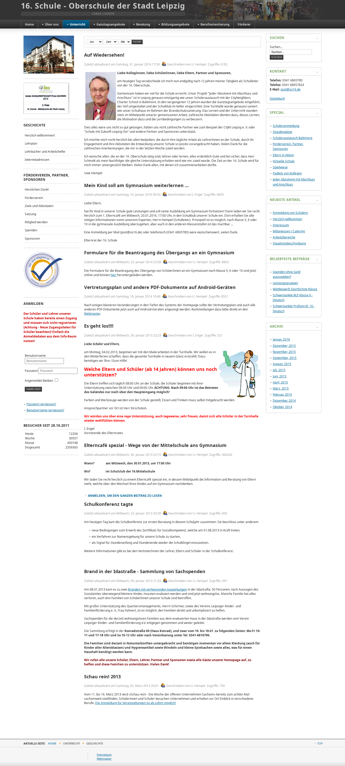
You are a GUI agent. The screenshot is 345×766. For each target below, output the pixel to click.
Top (320, 743)
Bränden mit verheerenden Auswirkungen (157, 589)
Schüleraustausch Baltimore (292, 138)
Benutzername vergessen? (45, 410)
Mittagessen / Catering (289, 231)
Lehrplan (31, 143)
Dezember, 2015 (284, 346)
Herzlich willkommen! (40, 135)
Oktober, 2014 (282, 407)
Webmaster (92, 313)
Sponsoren (32, 238)
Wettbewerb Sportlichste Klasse (295, 289)
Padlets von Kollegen (287, 173)
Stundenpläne (282, 132)
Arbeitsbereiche (284, 237)
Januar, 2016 (281, 339)
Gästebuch (277, 98)
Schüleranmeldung (286, 126)
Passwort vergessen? (41, 404)
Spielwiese (280, 167)
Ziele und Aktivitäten (39, 206)
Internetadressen (37, 159)
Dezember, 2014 (284, 400)
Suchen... (276, 47)
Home (52, 743)
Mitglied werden (36, 222)
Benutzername (35, 355)
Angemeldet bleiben (39, 380)
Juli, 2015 (279, 370)
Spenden (31, 230)
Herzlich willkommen (287, 219)
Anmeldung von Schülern (290, 213)
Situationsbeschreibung (289, 243)
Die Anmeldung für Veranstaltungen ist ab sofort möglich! (135, 703)
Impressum (281, 225)
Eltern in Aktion (283, 155)
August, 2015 (282, 364)
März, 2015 (281, 388)
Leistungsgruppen (285, 283)
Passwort (31, 371)
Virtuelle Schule (283, 161)
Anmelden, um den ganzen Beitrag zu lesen (125, 495)
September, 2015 (285, 358)
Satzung (30, 214)
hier (114, 275)
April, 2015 (280, 382)
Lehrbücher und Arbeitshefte (45, 151)
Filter (137, 42)
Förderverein (34, 198)
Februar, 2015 (282, 394)
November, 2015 (284, 352)
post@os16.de (291, 89)
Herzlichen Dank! (37, 189)
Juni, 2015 (279, 376)
